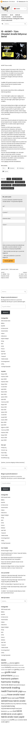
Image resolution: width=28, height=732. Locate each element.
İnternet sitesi (6, 218)
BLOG (11, 15)
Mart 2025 (4, 379)
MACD (15, 98)
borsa (8, 663)
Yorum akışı (4, 455)
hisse (24, 691)
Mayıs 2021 (4, 404)
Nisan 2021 (4, 407)
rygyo (8, 711)
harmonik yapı (15, 691)
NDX (2, 343)
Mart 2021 (3, 409)
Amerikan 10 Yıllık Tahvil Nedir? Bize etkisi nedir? (14, 586)
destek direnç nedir (16, 667)
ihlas (12, 703)
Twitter (6, 161)
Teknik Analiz (4, 359)
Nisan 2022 (4, 392)
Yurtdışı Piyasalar (5, 366)
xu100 (12, 720)
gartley (16, 669)
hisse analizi (4, 695)
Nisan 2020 (4, 437)
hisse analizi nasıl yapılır (7, 188)
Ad (4, 206)
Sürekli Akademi (17, 17)
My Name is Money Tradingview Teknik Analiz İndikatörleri (12, 19)
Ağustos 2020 (5, 427)
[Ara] (2, 23)
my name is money (19, 704)
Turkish (18, 8)
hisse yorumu (5, 704)
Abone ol (5, 312)
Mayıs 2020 (4, 435)
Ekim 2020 (3, 422)
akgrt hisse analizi (17, 179)
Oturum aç (4, 450)
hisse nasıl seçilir (13, 698)
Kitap (2, 341)
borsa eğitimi (14, 663)
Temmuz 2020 (5, 430)
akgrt (8, 179)
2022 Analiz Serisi (14, 269)
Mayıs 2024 (4, 384)
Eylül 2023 (3, 389)
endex (6, 669)
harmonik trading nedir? (19, 185)
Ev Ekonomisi (4, 328)
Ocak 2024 (4, 387)
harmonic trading (6, 185)
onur (23, 584)
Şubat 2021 (4, 412)
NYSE (2, 346)
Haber (2, 333)
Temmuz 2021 (5, 402)
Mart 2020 (3, 440)
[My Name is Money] (5, 8)
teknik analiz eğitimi (14, 714)
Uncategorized (5, 361)
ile (10, 105)
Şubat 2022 (4, 397)
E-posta (5, 212)
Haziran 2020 (4, 432)
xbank (8, 720)
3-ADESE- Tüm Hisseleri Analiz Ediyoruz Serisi (13, 591)
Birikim (2, 323)
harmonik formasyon (19, 685)
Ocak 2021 (3, 414)
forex (13, 669)
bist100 (3, 326)
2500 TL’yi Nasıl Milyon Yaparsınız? (10, 584)
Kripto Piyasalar (6, 17)
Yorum (5, 224)
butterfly (8, 667)
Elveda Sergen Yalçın (6, 550)
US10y (2, 364)
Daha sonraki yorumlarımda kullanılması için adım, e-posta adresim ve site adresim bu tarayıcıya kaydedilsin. (13, 247)
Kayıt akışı (3, 452)
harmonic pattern (19, 182)
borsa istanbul (14, 665)
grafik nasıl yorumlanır (7, 182)
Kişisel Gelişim (5, 338)
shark (14, 711)
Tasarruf (3, 356)
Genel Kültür (4, 331)
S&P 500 (3, 354)
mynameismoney (8, 706)
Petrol (2, 349)
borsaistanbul (5, 665)
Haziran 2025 (4, 376)
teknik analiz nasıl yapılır (12, 717)
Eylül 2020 (3, 425)
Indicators (4, 336)
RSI (19, 98)
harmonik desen (7, 685)
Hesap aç (3, 447)
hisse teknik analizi (16, 701)
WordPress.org (5, 457)
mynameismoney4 (16, 577)
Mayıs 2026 (4, 374)
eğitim (9, 669)
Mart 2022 (3, 394)
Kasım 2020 (4, 420)
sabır (11, 711)
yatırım (16, 720)
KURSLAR (17, 15)
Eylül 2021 (3, 399)
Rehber (3, 351)
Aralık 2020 (4, 417)
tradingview (4, 720)
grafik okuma (16, 676)
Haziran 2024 (4, 381)
